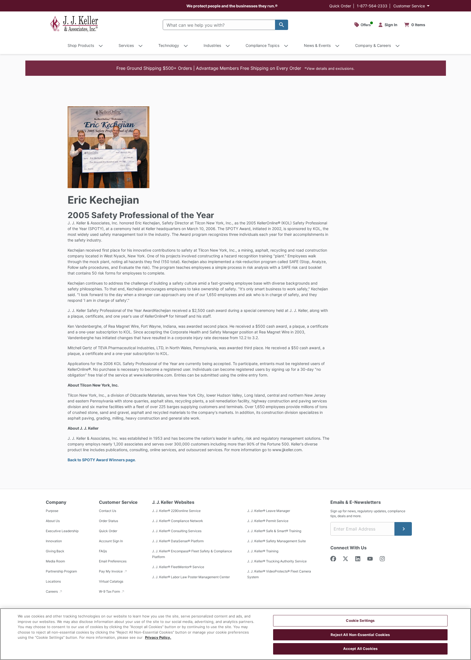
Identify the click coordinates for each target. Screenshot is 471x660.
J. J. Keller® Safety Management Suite (276, 541)
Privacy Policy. (158, 637)
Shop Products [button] (81, 45)
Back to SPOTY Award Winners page (101, 459)
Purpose (52, 511)
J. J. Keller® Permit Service (267, 521)
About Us (53, 521)
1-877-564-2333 (372, 6)
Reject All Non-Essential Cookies (360, 634)
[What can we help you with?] (281, 25)
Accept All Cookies (360, 648)
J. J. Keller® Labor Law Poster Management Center (191, 577)
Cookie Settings (360, 620)
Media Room (55, 561)
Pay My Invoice (111, 571)
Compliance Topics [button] (262, 45)
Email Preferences (112, 561)
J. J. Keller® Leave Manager (268, 511)
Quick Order (340, 6)
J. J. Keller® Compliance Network (177, 521)
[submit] (403, 529)
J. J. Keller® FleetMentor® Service (178, 567)
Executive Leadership (62, 531)
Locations (53, 581)
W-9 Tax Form (110, 591)
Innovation (54, 541)
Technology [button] (168, 45)
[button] (236, 68)
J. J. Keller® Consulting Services (176, 531)
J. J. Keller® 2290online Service (176, 511)
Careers (52, 591)
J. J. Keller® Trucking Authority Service (277, 561)
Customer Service (409, 6)
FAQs (103, 551)
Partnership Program (61, 571)
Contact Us (107, 511)
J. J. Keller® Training (262, 551)
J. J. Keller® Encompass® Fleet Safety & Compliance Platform (192, 554)
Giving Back (55, 551)
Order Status (108, 521)
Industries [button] (212, 45)
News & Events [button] (317, 45)
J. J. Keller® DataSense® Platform (178, 541)
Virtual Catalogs (111, 581)
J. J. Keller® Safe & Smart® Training (274, 531)
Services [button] (126, 45)
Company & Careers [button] (373, 45)
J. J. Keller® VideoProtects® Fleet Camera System (279, 574)
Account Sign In (111, 541)
